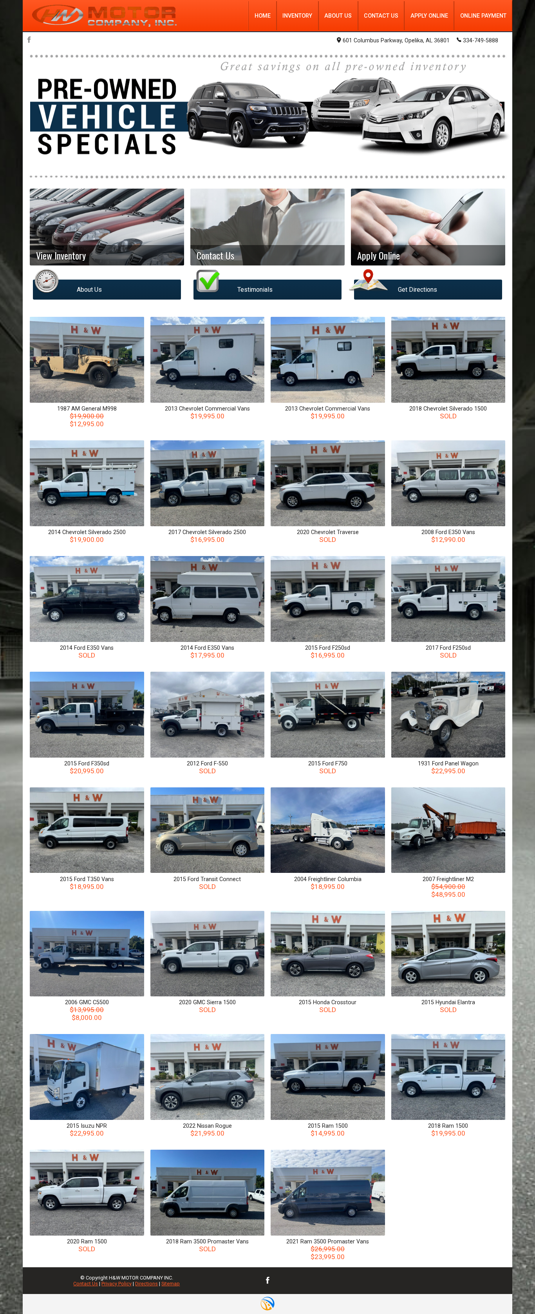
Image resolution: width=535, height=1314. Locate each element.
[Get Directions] (428, 272)
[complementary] (511, 1290)
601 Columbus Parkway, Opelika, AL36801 (396, 40)
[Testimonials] (267, 272)
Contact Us (85, 1284)
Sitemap (170, 1284)
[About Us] (107, 272)
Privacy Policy (116, 1284)
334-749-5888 (480, 40)
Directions (146, 1284)
